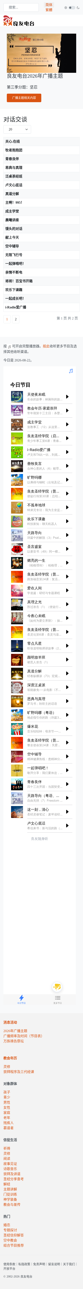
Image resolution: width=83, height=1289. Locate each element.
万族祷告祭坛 (13, 1041)
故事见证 (10, 1164)
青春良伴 (12, 159)
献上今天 (12, 237)
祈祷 (6, 1148)
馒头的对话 (13, 229)
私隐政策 (24, 1264)
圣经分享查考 (13, 1179)
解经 (6, 1184)
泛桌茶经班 (13, 176)
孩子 (6, 1092)
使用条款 (9, 1264)
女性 (6, 1107)
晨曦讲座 (12, 220)
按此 (46, 346)
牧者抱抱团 (13, 150)
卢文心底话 (13, 185)
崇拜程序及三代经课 (18, 1072)
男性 (6, 1102)
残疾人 (8, 1123)
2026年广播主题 (15, 1031)
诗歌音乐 (10, 1169)
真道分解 (12, 194)
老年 (6, 1118)
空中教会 (10, 1240)
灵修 (6, 1066)
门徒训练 (10, 1194)
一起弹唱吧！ (15, 263)
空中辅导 (12, 246)
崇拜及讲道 (11, 1174)
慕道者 (8, 1128)
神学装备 (10, 1199)
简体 (49, 5)
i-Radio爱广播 (15, 307)
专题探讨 (10, 1230)
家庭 (6, 1112)
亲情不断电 (13, 272)
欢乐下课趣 (13, 290)
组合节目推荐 (13, 1245)
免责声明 (39, 1264)
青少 (6, 1097)
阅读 (6, 1158)
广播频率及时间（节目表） (23, 1036)
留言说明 (54, 1264)
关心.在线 (12, 141)
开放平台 (9, 1268)
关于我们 (69, 1264)
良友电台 (26, 1276)
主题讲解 (10, 1189)
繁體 (49, 10)
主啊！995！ (14, 202)
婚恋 (6, 1225)
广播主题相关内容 (24, 97)
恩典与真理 (13, 167)
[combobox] (21, 7)
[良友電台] (18, 20)
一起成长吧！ (15, 298)
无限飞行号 (13, 255)
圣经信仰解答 (13, 1235)
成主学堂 (12, 211)
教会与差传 (11, 1204)
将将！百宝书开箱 (19, 281)
